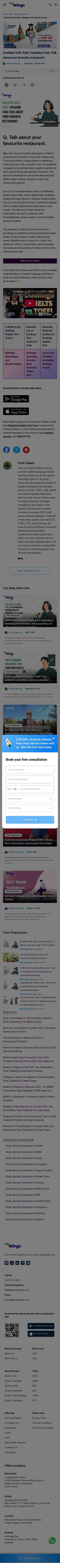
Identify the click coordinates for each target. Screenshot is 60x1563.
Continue (29, 819)
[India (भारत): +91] (9, 789)
